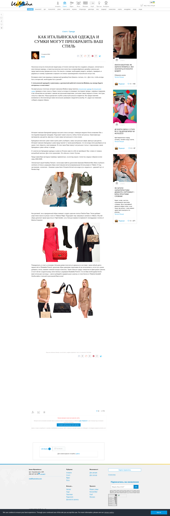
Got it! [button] (159, 512)
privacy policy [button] (109, 512)
